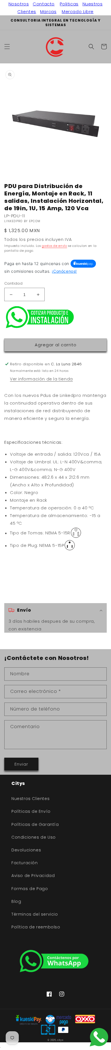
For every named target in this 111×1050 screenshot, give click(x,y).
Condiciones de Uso (33, 837)
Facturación (24, 863)
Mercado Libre (78, 11)
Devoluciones (26, 850)
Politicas (69, 4)
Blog (16, 901)
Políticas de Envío (31, 811)
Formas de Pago (29, 888)
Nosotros (19, 4)
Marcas (48, 11)
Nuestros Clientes (30, 798)
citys (60, 1040)
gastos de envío (54, 246)
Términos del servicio (34, 914)
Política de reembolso (35, 927)
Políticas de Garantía (35, 824)
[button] (7, 46)
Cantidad (13, 283)
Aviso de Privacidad (33, 875)
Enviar (21, 764)
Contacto (44, 4)
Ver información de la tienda (41, 379)
